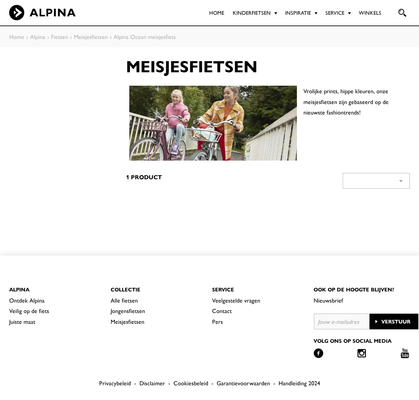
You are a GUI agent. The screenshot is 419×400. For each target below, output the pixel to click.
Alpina (19, 289)
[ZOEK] (401, 13)
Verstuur (395, 321)
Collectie (125, 289)
